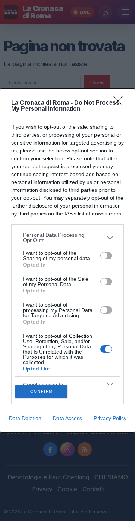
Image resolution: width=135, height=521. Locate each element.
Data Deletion (25, 418)
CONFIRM (41, 391)
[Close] (120, 103)
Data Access (67, 418)
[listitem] (67, 237)
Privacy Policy (110, 418)
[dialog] (67, 260)
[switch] (106, 255)
